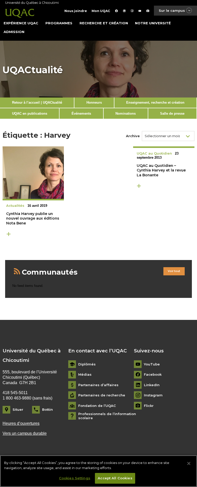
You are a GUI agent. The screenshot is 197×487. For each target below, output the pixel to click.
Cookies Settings (74, 478)
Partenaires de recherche (101, 395)
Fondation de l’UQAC (97, 406)
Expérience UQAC (21, 23)
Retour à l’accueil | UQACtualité (37, 102)
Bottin (47, 409)
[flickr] (148, 11)
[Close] (188, 463)
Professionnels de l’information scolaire (107, 416)
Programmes (58, 23)
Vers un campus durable (25, 433)
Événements (81, 113)
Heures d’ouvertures (21, 423)
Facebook (153, 374)
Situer (18, 409)
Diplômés (87, 364)
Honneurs (94, 102)
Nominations (125, 113)
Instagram (153, 395)
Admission (14, 32)
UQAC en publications (29, 113)
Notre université (153, 23)
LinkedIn (152, 385)
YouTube (152, 364)
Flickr (149, 406)
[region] (98, 471)
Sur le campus (172, 10)
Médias (85, 374)
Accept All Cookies (115, 478)
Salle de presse (172, 113)
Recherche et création (104, 23)
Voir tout (174, 271)
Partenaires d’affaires (98, 385)
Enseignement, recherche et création (155, 102)
